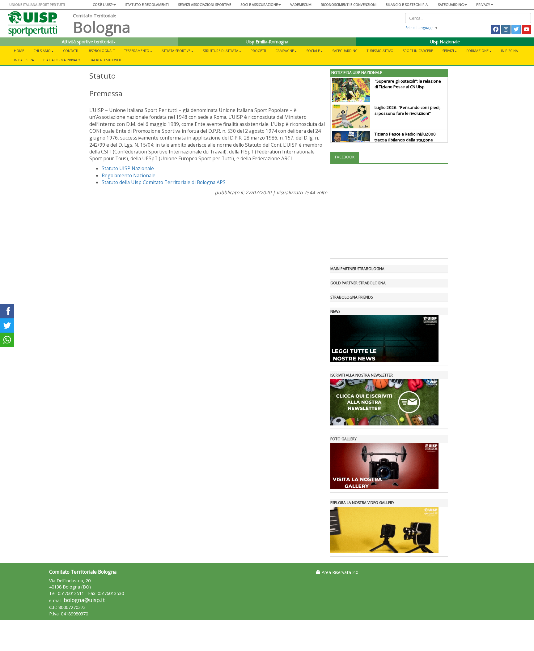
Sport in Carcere (418, 50)
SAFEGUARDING (451, 4)
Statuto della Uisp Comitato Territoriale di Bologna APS (164, 182)
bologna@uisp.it (84, 600)
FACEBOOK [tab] (344, 157)
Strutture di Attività (220, 50)
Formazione (477, 50)
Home (19, 50)
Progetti (258, 50)
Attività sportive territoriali (87, 42)
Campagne (284, 50)
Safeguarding (345, 50)
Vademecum (301, 4)
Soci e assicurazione (259, 4)
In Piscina (509, 50)
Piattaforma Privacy (61, 60)
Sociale (313, 50)
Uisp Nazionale (445, 42)
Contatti (70, 50)
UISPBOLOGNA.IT (101, 50)
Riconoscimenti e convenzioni (348, 4)
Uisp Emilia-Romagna (267, 42)
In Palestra (24, 60)
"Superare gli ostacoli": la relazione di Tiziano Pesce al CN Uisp (408, 84)
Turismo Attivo (380, 50)
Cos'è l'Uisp (103, 4)
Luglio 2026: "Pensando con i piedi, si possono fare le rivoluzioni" (407, 110)
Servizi (448, 50)
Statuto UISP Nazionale (128, 168)
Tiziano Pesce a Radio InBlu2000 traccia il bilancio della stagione (405, 137)
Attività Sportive (176, 50)
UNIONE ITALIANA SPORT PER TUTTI (37, 4)
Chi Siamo (42, 50)
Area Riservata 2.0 (339, 572)
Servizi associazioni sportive (204, 4)
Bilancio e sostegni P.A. (407, 4)
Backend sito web (105, 60)
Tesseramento (136, 50)
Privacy (483, 4)
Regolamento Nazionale (128, 175)
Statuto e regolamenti (147, 4)
